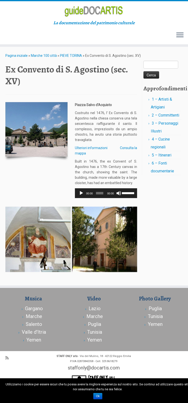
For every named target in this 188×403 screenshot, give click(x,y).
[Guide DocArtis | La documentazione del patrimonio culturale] (94, 11)
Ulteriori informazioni (91, 148)
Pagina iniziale (16, 56)
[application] (106, 193)
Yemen (33, 340)
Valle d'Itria (34, 332)
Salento (34, 324)
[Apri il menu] (180, 35)
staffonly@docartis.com (94, 368)
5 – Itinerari (161, 155)
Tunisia (94, 332)
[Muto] (118, 193)
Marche (34, 316)
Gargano (34, 308)
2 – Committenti (165, 115)
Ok (98, 396)
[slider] (128, 192)
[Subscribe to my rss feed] (8, 358)
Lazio (95, 308)
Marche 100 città (44, 56)
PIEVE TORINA (71, 56)
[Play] (81, 193)
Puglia (94, 324)
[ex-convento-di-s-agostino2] (38, 239)
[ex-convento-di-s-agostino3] (104, 239)
